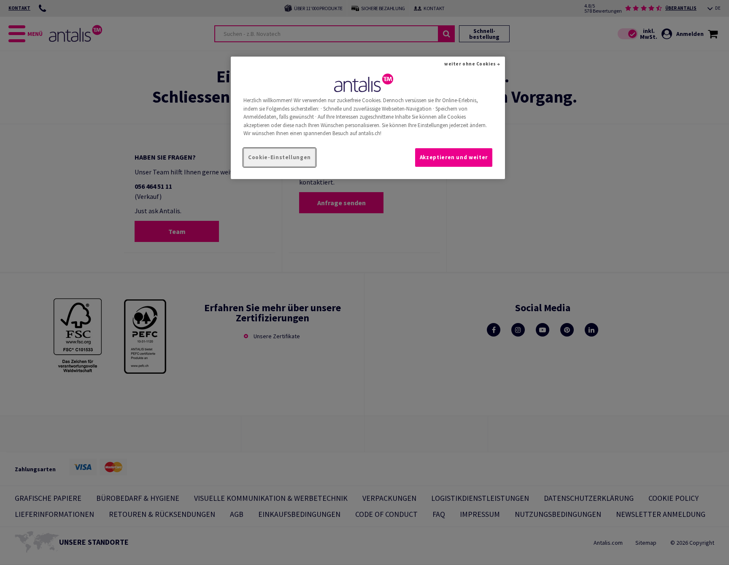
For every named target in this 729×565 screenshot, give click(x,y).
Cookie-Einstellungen (279, 157)
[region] (368, 118)
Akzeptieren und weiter (454, 157)
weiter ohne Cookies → (472, 64)
